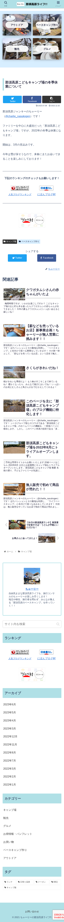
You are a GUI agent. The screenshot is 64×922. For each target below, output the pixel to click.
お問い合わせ (32, 911)
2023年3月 (9, 728)
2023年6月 (9, 704)
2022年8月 (9, 752)
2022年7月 (9, 760)
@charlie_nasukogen (17, 116)
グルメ (7, 825)
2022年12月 (10, 736)
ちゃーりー (32, 589)
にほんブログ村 (46, 194)
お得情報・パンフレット (17, 833)
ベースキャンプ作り (30, 241)
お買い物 (8, 842)
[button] (58, 624)
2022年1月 (9, 784)
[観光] (17, 57)
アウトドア (9, 858)
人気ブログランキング (19, 194)
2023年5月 (9, 712)
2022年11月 (10, 744)
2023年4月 (9, 720)
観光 (6, 818)
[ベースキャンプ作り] (47, 33)
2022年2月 (9, 776)
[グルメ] (47, 57)
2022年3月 (9, 768)
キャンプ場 (11, 241)
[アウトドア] (17, 33)
